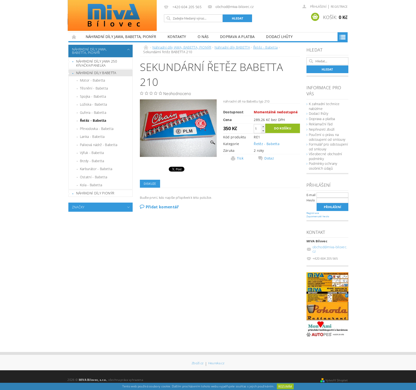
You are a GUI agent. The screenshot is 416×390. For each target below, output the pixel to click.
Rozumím (285, 386)
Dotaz (269, 158)
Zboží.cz (198, 363)
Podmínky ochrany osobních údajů (323, 166)
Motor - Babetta (92, 80)
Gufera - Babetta (93, 112)
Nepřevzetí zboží (322, 129)
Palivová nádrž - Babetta (98, 144)
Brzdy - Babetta (92, 161)
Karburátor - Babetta (96, 168)
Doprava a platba (237, 36)
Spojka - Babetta (93, 96)
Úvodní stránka (74, 36)
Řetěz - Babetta (93, 120)
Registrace (339, 7)
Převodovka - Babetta (96, 128)
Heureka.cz (216, 363)
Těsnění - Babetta (94, 88)
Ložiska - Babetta (93, 104)
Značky (78, 207)
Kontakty (177, 36)
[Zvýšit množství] (263, 126)
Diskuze (150, 184)
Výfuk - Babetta (92, 152)
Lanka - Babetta (92, 136)
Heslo (310, 200)
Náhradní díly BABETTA (96, 72)
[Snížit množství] (263, 130)
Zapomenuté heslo (317, 216)
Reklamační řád (320, 124)
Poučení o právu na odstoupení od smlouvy (327, 137)
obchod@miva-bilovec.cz (329, 249)
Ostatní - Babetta (93, 177)
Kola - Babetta (91, 185)
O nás (203, 36)
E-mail (311, 195)
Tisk (240, 158)
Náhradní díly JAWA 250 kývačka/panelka (96, 63)
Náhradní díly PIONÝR (95, 193)
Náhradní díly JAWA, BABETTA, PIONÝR (121, 36)
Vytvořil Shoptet (336, 380)
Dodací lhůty (279, 36)
